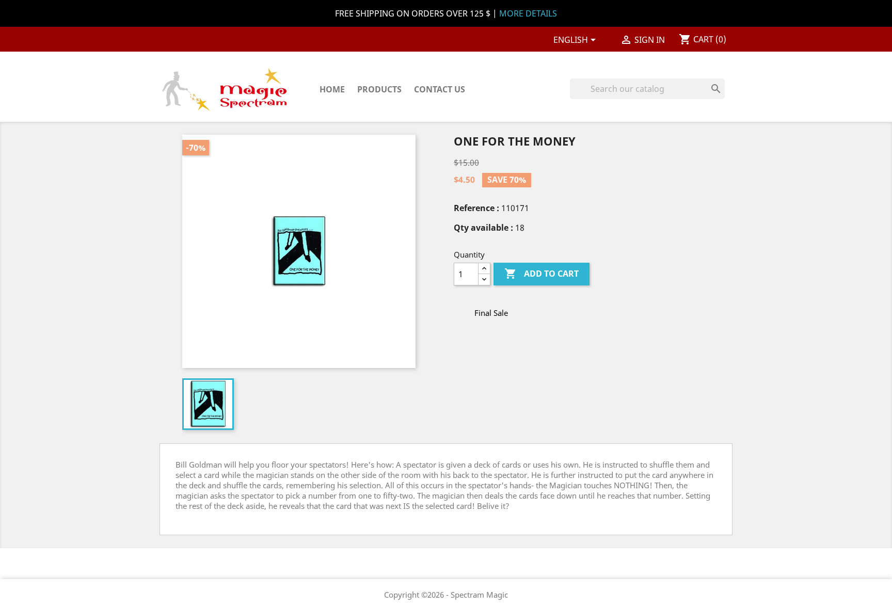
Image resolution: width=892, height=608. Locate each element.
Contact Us (439, 89)
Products (379, 89)
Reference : (476, 208)
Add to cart (541, 273)
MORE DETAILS (528, 13)
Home (332, 89)
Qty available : (483, 227)
